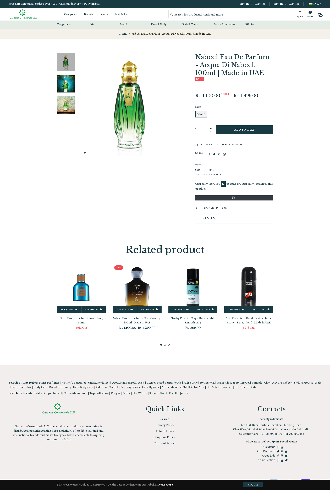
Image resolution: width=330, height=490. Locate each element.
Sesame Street (158, 393)
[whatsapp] (224, 154)
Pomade (257, 382)
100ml (201, 114)
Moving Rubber (282, 382)
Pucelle (173, 393)
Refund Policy (165, 431)
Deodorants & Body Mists (128, 382)
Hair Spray (191, 382)
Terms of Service (165, 443)
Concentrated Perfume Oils (164, 382)
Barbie (126, 393)
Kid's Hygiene (151, 387)
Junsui (184, 393)
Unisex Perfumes (99, 382)
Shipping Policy (165, 437)
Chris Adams (72, 393)
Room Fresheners (224, 24)
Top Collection (99, 393)
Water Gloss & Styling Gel (233, 382)
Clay (267, 382)
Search (165, 419)
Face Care (25, 387)
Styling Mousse (303, 382)
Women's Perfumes (73, 382)
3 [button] (169, 345)
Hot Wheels (140, 393)
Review (209, 218)
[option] (81, 302)
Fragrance (63, 24)
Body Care (40, 387)
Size (198, 106)
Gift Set (249, 24)
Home (123, 33)
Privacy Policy (165, 425)
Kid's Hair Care (105, 387)
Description (214, 208)
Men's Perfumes (49, 382)
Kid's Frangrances (128, 387)
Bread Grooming (60, 387)
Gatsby (38, 393)
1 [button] (161, 345)
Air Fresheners (171, 387)
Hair (91, 24)
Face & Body (158, 24)
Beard (123, 24)
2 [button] (165, 345)
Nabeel (57, 393)
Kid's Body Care (83, 387)
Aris (84, 393)
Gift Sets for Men (194, 387)
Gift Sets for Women (219, 387)
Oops (47, 393)
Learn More (165, 484)
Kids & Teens (190, 24)
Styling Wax (207, 382)
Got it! (253, 484)
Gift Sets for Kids (245, 387)
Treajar (115, 393)
